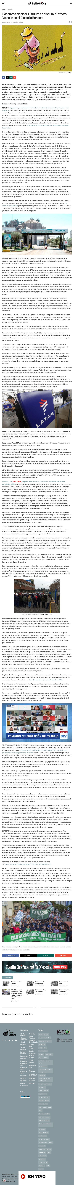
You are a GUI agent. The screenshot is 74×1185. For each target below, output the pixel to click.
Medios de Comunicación (33, 1041)
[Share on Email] (14, 77)
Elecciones (23, 1061)
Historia (22, 1083)
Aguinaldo (18, 947)
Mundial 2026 (31, 1045)
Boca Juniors (43, 1051)
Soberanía (32, 1078)
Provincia (31, 1062)
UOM (48, 1165)
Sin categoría (32, 1071)
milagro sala (43, 1142)
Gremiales (10, 9)
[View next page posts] (38, 1007)
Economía (23, 1058)
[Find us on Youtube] (9, 1040)
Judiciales (32, 1034)
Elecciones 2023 (23, 1068)
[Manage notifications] (4, 1180)
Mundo (31, 1048)
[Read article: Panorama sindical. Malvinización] (30, 984)
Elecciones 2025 (23, 1072)
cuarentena (47, 1084)
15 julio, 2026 (15, 1001)
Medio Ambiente (32, 1037)
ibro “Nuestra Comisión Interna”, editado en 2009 (46, 680)
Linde (68, 947)
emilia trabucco (44, 1097)
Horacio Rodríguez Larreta (45, 1125)
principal (42, 1159)
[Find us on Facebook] (2, 1040)
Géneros (23, 1078)
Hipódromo (55, 947)
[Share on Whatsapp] (11, 77)
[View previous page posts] (35, 1007)
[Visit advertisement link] (37, 967)
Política (21, 22)
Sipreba (41, 1165)
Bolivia (41, 1054)
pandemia (42, 1145)
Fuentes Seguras (44, 1117)
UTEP (41, 1169)
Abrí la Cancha (43, 1034)
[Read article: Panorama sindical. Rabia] (54, 984)
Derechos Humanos (23, 1052)
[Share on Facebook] (3, 77)
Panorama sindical (9, 949)
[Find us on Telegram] (16, 1040)
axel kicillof (42, 1047)
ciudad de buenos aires (44, 1062)
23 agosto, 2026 (16, 986)
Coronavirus (43, 1066)
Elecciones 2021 (23, 1064)
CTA (40, 1084)
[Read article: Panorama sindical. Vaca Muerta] (54, 991)
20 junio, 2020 (6, 22)
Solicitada (32, 1083)
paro (49, 1152)
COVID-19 (42, 1075)
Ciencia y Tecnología (23, 1038)
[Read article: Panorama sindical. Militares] (6, 984)
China (46, 1057)
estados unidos (44, 1100)
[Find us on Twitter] (6, 1040)
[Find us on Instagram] (12, 1040)
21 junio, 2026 (63, 994)
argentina (42, 1044)
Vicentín (26, 949)
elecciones (42, 1094)
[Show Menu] (3, 3)
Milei (50, 1142)
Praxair (19, 949)
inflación (42, 1129)
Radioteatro (32, 1065)
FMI (40, 1110)
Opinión (31, 1051)
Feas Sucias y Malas (45, 1107)
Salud (30, 1067)
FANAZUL (47, 947)
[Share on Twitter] (7, 77)
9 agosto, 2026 (40, 986)
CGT (40, 1057)
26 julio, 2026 (63, 986)
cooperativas (28, 947)
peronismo (42, 1155)
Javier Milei (42, 1136)
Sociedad (32, 1081)
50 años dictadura (23, 1034)
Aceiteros (10, 947)
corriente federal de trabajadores (45, 1071)
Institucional (24, 1086)
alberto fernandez (44, 1037)
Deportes (23, 1049)
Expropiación (38, 947)
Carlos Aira (49, 1054)
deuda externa (43, 1090)
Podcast (31, 1057)
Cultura (22, 1047)
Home (3, 9)
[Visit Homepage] (37, 3)
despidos (42, 1087)
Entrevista (23, 1076)
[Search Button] (71, 3)
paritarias (42, 1152)
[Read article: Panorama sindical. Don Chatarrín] (30, 991)
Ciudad (22, 1042)
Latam (62, 947)
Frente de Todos (44, 1114)
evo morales (43, 1104)
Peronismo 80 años (32, 1054)
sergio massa (43, 1162)
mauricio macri (44, 1139)
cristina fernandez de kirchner (44, 1079)
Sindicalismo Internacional (33, 1075)
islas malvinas (43, 1132)
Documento (24, 1056)
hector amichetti (44, 1120)
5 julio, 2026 (39, 994)
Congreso (23, 1044)
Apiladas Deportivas (45, 1041)
